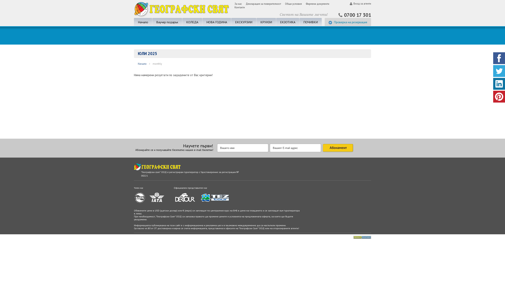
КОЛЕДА (192, 22)
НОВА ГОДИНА (216, 22)
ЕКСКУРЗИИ (243, 22)
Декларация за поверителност (263, 4)
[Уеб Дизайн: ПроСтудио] (362, 238)
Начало (143, 22)
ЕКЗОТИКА (287, 22)
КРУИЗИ (266, 22)
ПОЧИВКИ (310, 22)
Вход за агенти (362, 3)
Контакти (240, 7)
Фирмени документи (317, 4)
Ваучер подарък (167, 22)
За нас (238, 4)
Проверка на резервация (350, 22)
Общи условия (293, 4)
